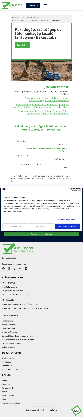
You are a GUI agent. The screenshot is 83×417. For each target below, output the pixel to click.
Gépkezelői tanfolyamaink (30, 17)
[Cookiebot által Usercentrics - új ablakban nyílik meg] (71, 189)
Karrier (4, 392)
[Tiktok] (14, 268)
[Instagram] (9, 268)
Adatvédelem (7, 362)
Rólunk (5, 380)
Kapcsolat (6, 384)
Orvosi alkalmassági (10, 369)
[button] (45, 5)
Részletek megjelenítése (67, 219)
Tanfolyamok (7, 321)
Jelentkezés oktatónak (11, 403)
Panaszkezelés (7, 366)
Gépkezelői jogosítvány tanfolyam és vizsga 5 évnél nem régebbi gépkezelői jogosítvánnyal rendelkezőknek (40, 105)
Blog (4, 399)
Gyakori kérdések (9, 358)
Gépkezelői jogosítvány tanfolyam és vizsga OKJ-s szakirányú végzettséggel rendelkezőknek (43, 112)
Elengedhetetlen (15, 226)
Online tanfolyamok (10, 332)
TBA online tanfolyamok (11, 344)
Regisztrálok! (22, 45)
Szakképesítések (8, 325)
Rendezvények (7, 388)
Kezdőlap (15, 17)
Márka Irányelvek (8, 395)
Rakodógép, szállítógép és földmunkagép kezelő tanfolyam (30, 20)
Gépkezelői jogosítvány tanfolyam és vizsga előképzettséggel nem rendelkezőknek (46, 99)
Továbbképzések (8, 328)
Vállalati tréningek (9, 347)
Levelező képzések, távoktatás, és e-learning (19, 336)
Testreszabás (40, 226)
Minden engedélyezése (67, 226)
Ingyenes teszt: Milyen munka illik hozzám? (18, 340)
